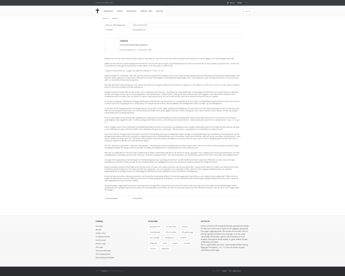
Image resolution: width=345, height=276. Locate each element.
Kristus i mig (100, 243)
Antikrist (185, 227)
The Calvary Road (103, 254)
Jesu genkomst (155, 227)
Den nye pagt (154, 238)
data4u (104, 271)
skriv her (222, 247)
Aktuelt (98, 229)
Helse (165, 243)
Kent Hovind (101, 240)
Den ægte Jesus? (235, 271)
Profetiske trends (103, 236)
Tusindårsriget (155, 232)
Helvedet (187, 243)
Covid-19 (153, 249)
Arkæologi (153, 243)
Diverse (105, 18)
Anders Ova (100, 233)
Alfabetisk (165, 249)
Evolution (183, 238)
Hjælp (239, 3)
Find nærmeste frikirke (105, 257)
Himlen (175, 243)
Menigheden (169, 238)
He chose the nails (103, 250)
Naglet (224, 271)
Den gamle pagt (187, 232)
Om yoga (99, 247)
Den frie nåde (171, 232)
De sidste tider (171, 227)
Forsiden (99, 226)
